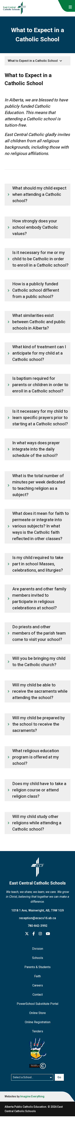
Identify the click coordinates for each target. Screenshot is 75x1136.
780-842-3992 (37, 926)
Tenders (37, 1031)
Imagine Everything (32, 1096)
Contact (37, 994)
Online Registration (37, 1022)
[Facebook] (33, 934)
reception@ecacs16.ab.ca (37, 918)
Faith (37, 976)
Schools (37, 958)
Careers (37, 985)
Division (37, 948)
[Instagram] (40, 934)
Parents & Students (37, 967)
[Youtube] (48, 934)
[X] (27, 934)
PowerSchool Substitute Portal (37, 1004)
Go (59, 1077)
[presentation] (70, 7)
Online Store (37, 1013)
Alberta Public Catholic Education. (26, 1106)
